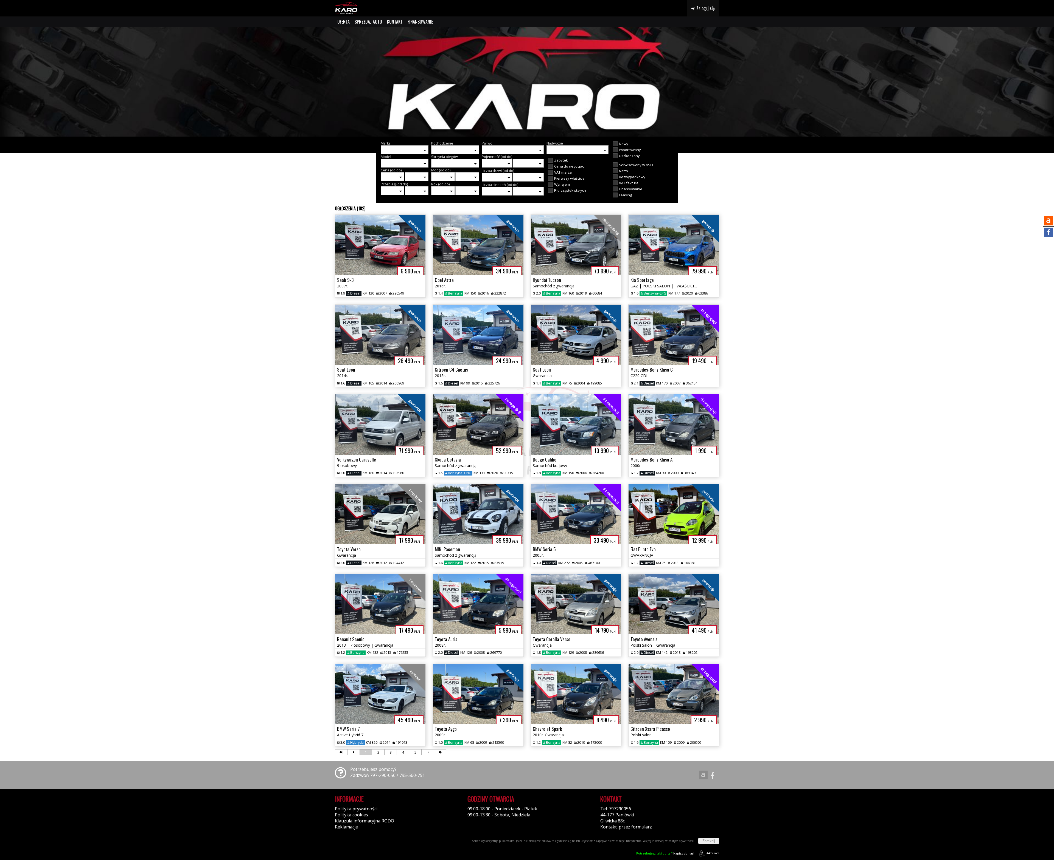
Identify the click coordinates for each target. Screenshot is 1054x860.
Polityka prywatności (356, 809)
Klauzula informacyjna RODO (364, 821)
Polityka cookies (351, 815)
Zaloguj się (705, 8)
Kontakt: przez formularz (626, 827)
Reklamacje (346, 827)
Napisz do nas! (665, 853)
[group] (527, 82)
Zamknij (708, 841)
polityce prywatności (681, 841)
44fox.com (713, 853)
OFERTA (343, 21)
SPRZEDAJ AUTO (368, 21)
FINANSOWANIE (420, 21)
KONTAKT (395, 21)
